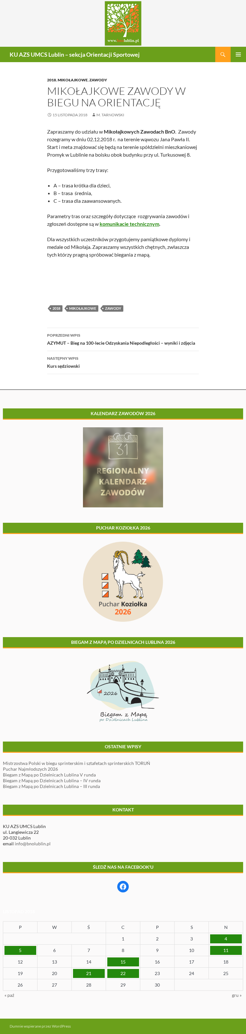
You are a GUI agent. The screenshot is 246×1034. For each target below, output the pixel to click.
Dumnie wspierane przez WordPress (40, 1026)
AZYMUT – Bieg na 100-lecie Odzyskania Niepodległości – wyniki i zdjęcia (121, 339)
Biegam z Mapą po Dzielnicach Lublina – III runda (51, 786)
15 (123, 961)
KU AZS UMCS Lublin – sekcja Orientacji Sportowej (75, 54)
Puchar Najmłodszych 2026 (30, 769)
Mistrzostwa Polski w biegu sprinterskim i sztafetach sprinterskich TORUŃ (76, 763)
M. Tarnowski (110, 114)
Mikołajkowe (73, 80)
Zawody (98, 80)
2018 (51, 80)
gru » (237, 995)
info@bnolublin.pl (33, 843)
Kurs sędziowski (63, 362)
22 (123, 973)
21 (88, 973)
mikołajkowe (82, 308)
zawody (113, 308)
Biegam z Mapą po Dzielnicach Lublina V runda (49, 774)
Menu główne (238, 54)
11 (225, 950)
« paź (9, 995)
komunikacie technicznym (129, 224)
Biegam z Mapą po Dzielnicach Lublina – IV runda (52, 780)
